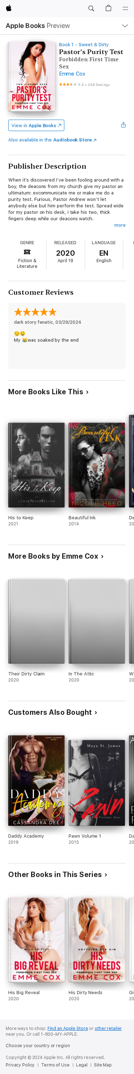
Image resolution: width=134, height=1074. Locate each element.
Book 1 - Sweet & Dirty (84, 44)
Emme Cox (72, 74)
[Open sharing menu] (124, 125)
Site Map (103, 1065)
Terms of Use (55, 1065)
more (120, 225)
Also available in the (50, 140)
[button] (91, 8)
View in (33, 125)
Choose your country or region (38, 1045)
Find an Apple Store (68, 1028)
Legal (82, 1065)
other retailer (108, 1028)
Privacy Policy (20, 1065)
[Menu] (125, 8)
